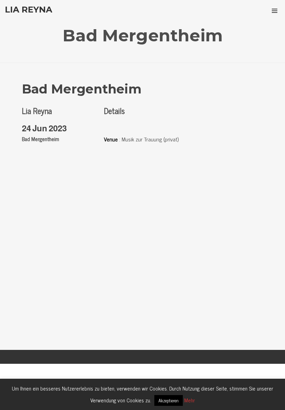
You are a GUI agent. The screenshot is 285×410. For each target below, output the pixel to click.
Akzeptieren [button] (168, 400)
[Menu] (274, 10)
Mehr (189, 400)
